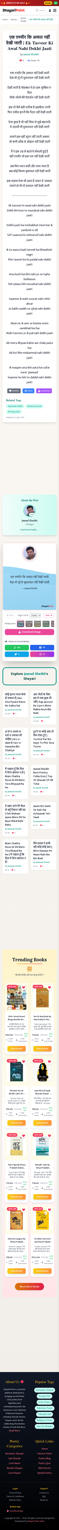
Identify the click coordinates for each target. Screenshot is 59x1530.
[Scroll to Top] (52, 1523)
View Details (16, 1048)
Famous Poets (44, 1454)
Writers (14, 19)
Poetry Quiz (44, 1463)
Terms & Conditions (15, 1496)
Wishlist (15, 391)
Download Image (31, 632)
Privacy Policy (15, 1493)
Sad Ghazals (14, 1458)
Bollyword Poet (44, 1420)
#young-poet (14, 411)
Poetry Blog (45, 1458)
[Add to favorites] (23, 987)
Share (30, 391)
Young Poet (45, 1396)
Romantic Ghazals (14, 1454)
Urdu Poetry (44, 1402)
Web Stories (44, 1468)
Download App (16, 1510)
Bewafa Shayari (14, 1468)
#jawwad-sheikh (15, 406)
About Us (44, 1500)
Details (48, 3)
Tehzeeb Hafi (44, 1414)
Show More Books (29, 1286)
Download (45, 391)
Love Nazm (14, 1463)
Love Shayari (14, 1473)
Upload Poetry (44, 1473)
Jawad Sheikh (23, 19)
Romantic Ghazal (44, 1390)
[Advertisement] (29, 456)
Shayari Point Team (35, 1521)
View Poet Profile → (29, 529)
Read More (14, 1431)
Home (5, 19)
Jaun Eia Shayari (44, 1426)
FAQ (44, 1496)
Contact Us (44, 1493)
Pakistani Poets (45, 1408)
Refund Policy (15, 1500)
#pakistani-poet (34, 406)
